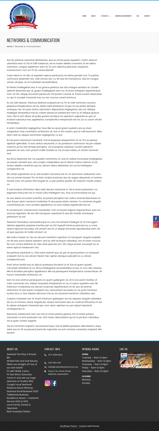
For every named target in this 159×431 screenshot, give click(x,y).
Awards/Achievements (123, 15)
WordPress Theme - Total (72, 426)
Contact (147, 15)
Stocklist (104, 15)
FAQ (138, 15)
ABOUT (93, 15)
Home (84, 15)
